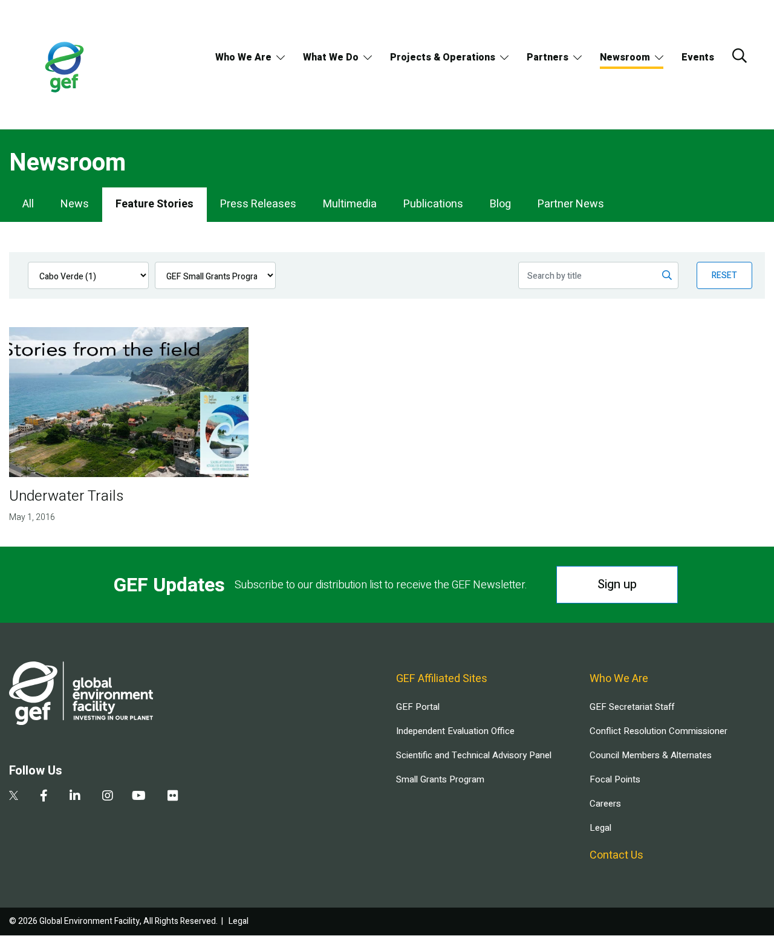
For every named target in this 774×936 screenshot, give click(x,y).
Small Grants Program (440, 779)
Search (739, 55)
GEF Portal (418, 706)
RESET (724, 275)
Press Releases (258, 204)
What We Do (331, 57)
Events (697, 57)
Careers (605, 803)
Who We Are (243, 57)
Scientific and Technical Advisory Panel (473, 755)
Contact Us (616, 855)
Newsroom (625, 57)
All (28, 204)
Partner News (571, 204)
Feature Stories (154, 204)
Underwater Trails (66, 496)
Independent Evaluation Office (455, 731)
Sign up (617, 584)
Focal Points (615, 779)
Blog (500, 204)
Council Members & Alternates (651, 755)
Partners (547, 57)
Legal (600, 827)
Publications (433, 204)
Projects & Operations (442, 57)
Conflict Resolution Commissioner (658, 731)
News (74, 204)
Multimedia (350, 204)
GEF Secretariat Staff (632, 706)
